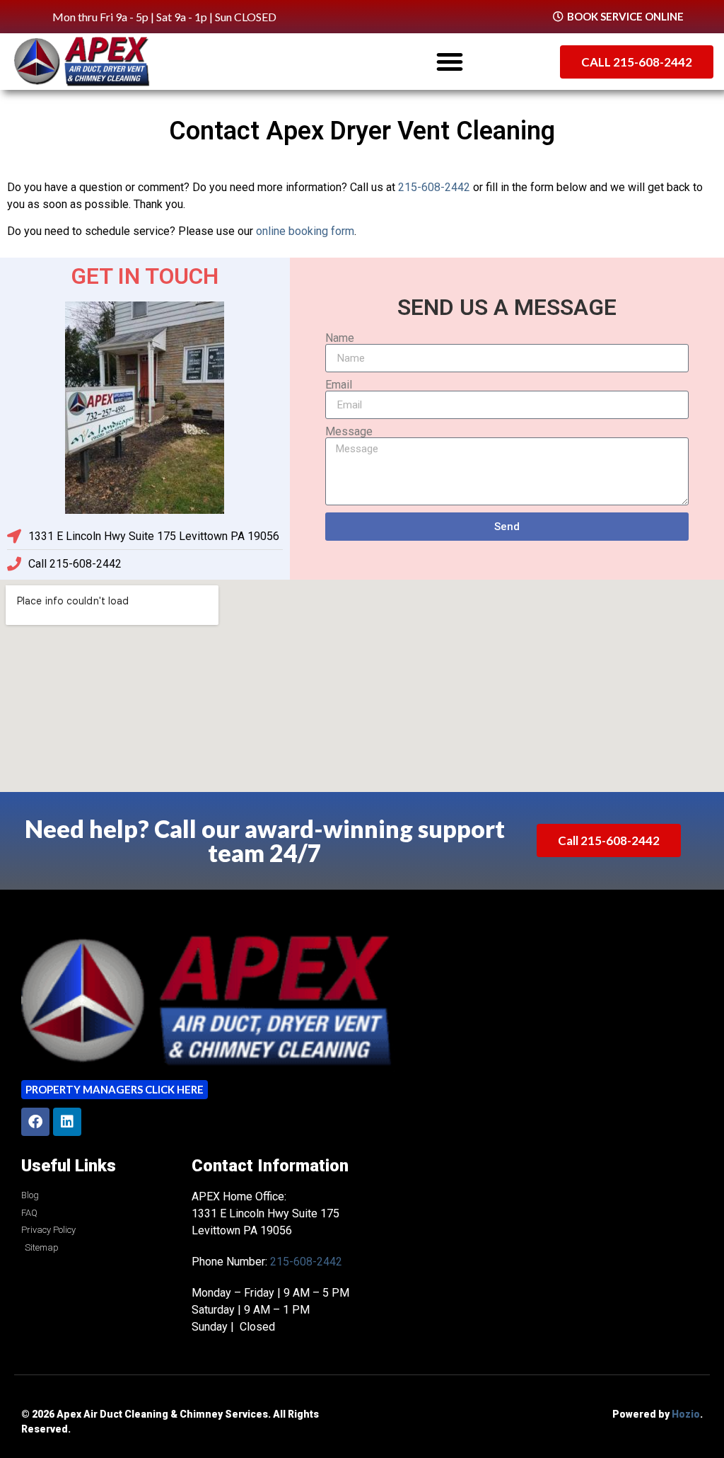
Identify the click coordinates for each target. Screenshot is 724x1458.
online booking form (305, 231)
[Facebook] (35, 1122)
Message (349, 431)
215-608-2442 (434, 187)
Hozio (686, 1414)
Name (339, 338)
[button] (449, 61)
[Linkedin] (67, 1122)
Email (338, 385)
